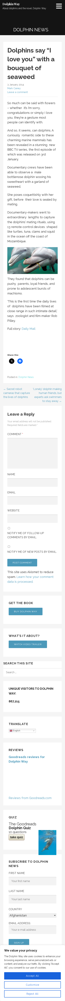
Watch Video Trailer (28, 644)
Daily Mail (28, 328)
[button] (60, 6)
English (16, 730)
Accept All (32, 976)
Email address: (20, 923)
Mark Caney (14, 88)
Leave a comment (17, 92)
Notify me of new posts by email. (32, 551)
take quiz (16, 837)
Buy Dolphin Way (25, 611)
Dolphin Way (11, 4)
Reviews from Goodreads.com (30, 798)
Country (15, 909)
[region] (32, 973)
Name (11, 474)
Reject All (32, 994)
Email (11, 492)
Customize (32, 985)
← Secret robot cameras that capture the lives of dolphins (16, 393)
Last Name (16, 891)
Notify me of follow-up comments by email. (25, 535)
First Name (17, 873)
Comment (15, 434)
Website (13, 510)
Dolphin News (26, 377)
